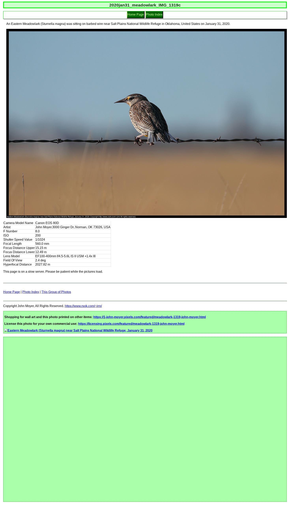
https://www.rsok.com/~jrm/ (83, 306)
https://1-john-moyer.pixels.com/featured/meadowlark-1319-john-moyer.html (149, 317)
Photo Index (154, 14)
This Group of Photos (56, 292)
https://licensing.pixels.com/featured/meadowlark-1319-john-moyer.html (131, 323)
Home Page (135, 14)
